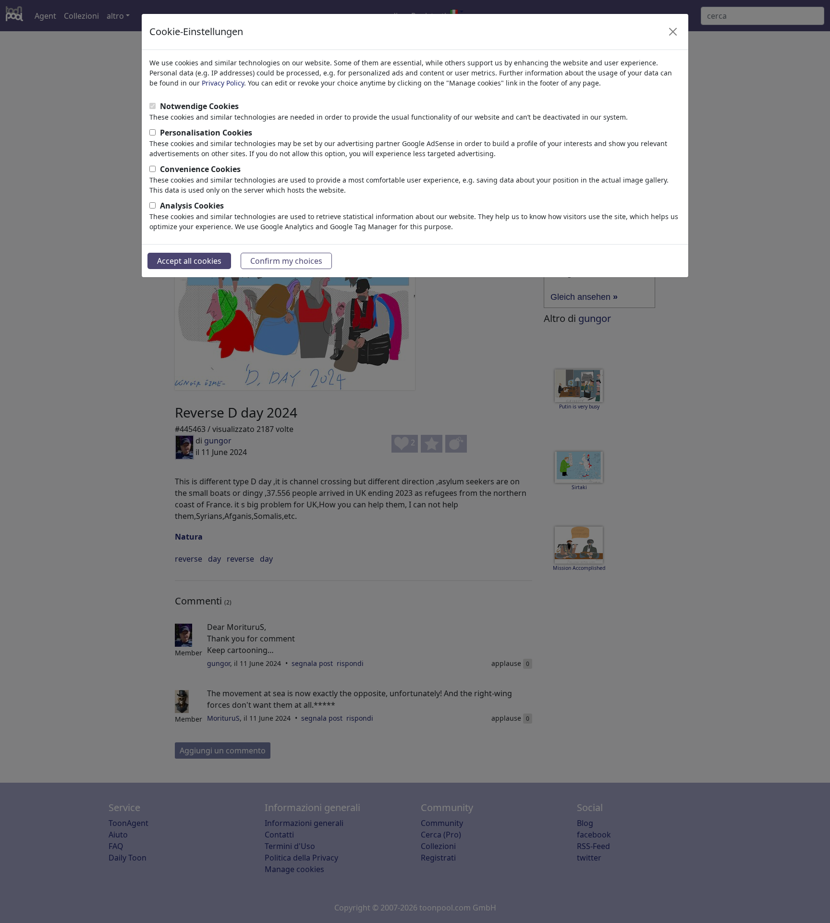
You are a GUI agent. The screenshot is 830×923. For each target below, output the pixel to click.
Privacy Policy (223, 82)
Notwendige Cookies (199, 106)
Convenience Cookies (200, 169)
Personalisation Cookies (206, 132)
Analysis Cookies (192, 205)
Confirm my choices (286, 261)
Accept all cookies (189, 261)
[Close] (673, 31)
